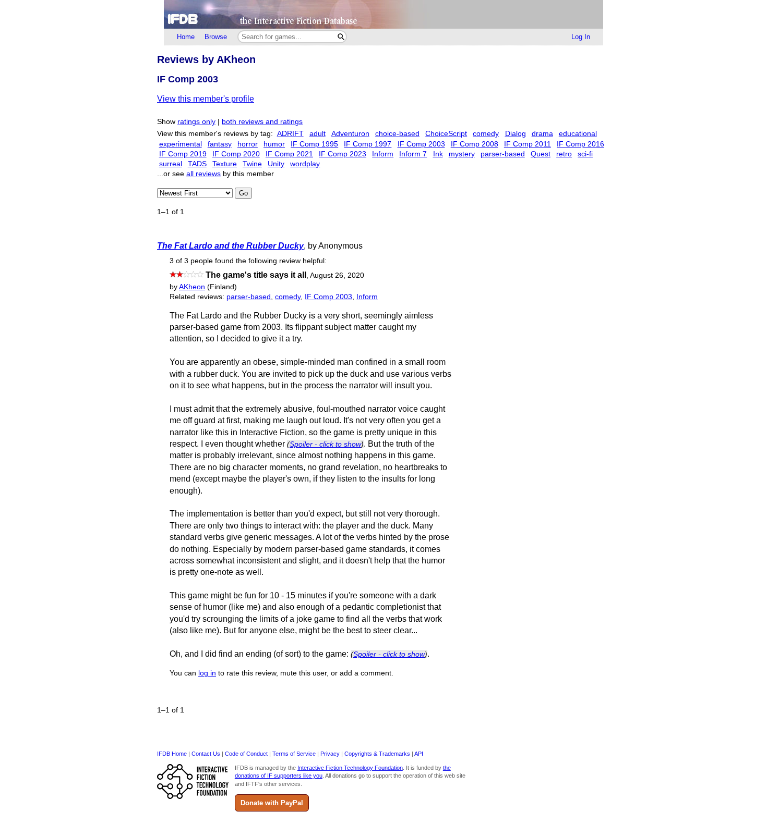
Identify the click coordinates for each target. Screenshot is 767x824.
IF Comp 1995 (314, 144)
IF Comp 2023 (342, 154)
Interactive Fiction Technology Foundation (350, 768)
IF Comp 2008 (474, 144)
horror (247, 144)
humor (274, 144)
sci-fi (585, 154)
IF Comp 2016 (580, 144)
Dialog (515, 134)
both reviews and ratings (262, 122)
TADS (197, 164)
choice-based (397, 134)
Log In (580, 37)
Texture (224, 164)
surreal (170, 164)
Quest (540, 154)
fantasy (220, 144)
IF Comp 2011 (527, 144)
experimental (180, 144)
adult (317, 134)
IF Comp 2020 (236, 154)
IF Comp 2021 (289, 154)
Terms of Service (294, 754)
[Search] (341, 36)
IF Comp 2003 (421, 144)
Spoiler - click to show (325, 444)
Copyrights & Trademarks (377, 754)
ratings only (196, 122)
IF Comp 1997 (367, 144)
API (418, 754)
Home (186, 37)
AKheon (192, 287)
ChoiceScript (446, 134)
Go (243, 193)
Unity (276, 164)
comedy (486, 134)
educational (578, 134)
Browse (216, 37)
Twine (252, 164)
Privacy (330, 754)
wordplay (305, 164)
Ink (438, 154)
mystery (462, 154)
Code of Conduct (246, 754)
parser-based (503, 154)
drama (542, 134)
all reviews (203, 174)
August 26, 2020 (337, 275)
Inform (382, 154)
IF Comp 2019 (183, 154)
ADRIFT (290, 134)
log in (207, 673)
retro (564, 154)
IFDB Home (172, 754)
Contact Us (205, 754)
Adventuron (350, 134)
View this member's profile (205, 98)
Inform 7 (413, 154)
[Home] (383, 14)
